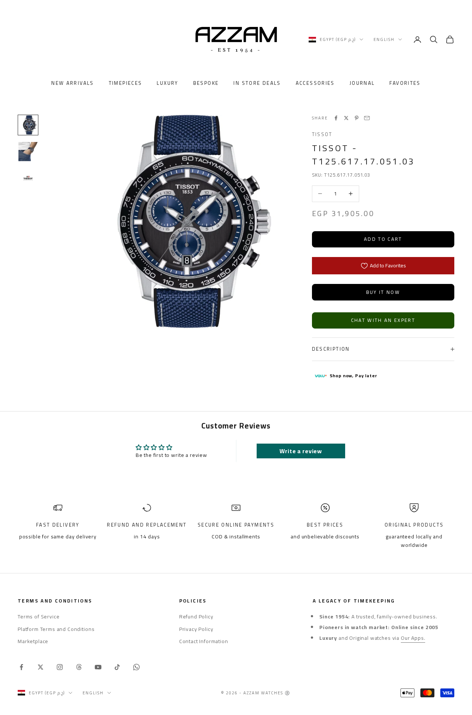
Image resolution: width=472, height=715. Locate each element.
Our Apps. (413, 638)
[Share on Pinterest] (357, 118)
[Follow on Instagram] (59, 667)
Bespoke (206, 83)
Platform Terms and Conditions (56, 629)
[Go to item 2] (28, 151)
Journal (362, 83)
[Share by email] (367, 118)
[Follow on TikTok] (117, 667)
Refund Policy (196, 616)
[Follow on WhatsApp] (136, 667)
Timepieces (125, 83)
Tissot (322, 134)
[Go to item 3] (28, 178)
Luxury (167, 83)
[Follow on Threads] (79, 667)
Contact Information (203, 641)
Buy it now (383, 292)
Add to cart (383, 239)
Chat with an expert (383, 320)
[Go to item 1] (28, 125)
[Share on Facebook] (336, 118)
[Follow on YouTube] (98, 667)
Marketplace (33, 641)
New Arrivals (72, 83)
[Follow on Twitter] (40, 667)
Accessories (315, 83)
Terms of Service (38, 616)
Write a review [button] (301, 451)
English (384, 39)
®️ (288, 693)
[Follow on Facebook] (21, 667)
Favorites (404, 83)
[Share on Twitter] (346, 118)
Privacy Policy (196, 629)
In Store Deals (257, 83)
